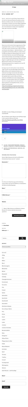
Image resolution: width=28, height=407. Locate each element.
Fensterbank (5, 282)
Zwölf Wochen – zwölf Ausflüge (9, 370)
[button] (6, 128)
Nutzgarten (4, 335)
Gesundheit (4, 303)
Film (3, 287)
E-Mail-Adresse (6, 195)
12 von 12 (4, 252)
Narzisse (20, 148)
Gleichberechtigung (6, 306)
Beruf (3, 263)
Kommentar (5, 162)
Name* (3, 375)
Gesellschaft (5, 300)
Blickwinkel (4, 268)
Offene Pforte (5, 338)
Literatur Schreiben (20, 146)
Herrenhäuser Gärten (7, 309)
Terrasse (4, 354)
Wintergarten (5, 365)
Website (4, 201)
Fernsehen (4, 284)
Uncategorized (5, 362)
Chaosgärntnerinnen (14, 145)
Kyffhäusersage (12, 148)
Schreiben (4, 349)
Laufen (3, 319)
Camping (4, 276)
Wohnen (4, 368)
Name (3, 188)
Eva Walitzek (15, 11)
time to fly (7, 2)
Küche (3, 314)
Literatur (11, 146)
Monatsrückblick (6, 330)
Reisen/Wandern (6, 346)
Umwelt (4, 359)
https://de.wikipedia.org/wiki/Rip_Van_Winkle (12, 120)
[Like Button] (3, 138)
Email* (3, 381)
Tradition (4, 357)
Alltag (5, 145)
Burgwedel (4, 274)
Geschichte (4, 298)
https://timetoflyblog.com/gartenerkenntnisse (13, 86)
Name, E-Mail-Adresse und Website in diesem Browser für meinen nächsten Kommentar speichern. (13, 210)
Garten (6, 146)
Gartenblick (4, 295)
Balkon (3, 260)
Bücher (3, 271)
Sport (3, 351)
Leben (3, 322)
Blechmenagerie (6, 266)
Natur (3, 333)
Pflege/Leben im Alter (7, 341)
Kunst (3, 317)
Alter (3, 258)
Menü (14, 7)
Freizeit (22, 145)
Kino (3, 311)
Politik (3, 343)
